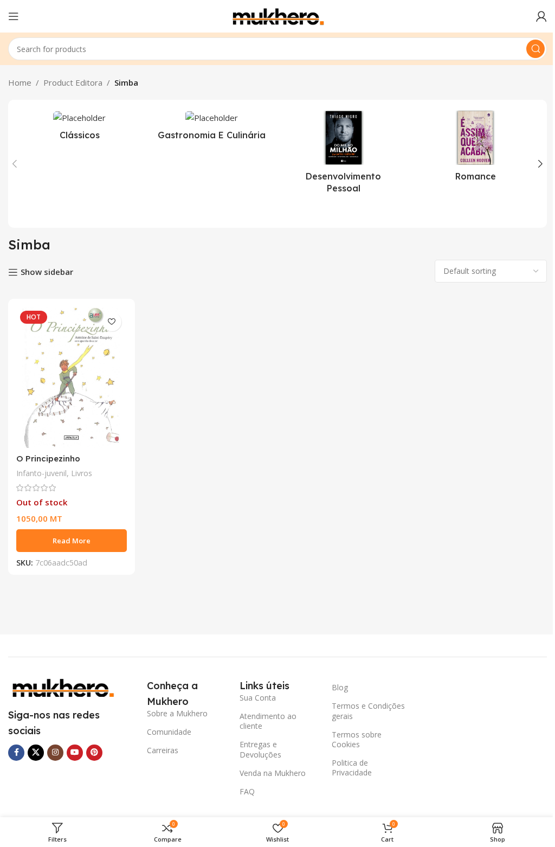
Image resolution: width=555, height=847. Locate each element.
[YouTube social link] (75, 753)
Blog (340, 687)
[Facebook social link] (16, 753)
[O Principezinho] (71, 377)
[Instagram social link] (55, 753)
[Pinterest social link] (94, 753)
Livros (81, 473)
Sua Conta (258, 697)
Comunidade (169, 732)
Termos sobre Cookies (357, 739)
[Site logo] (277, 15)
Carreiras (162, 750)
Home (19, 82)
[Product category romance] (476, 149)
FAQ (247, 791)
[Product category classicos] (79, 128)
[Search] (535, 49)
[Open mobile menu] (13, 16)
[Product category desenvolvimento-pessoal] (343, 155)
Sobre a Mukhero (177, 713)
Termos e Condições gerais (368, 711)
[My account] (541, 16)
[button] (14, 164)
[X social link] (36, 753)
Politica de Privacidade (352, 768)
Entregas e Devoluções (260, 749)
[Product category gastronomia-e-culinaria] (212, 128)
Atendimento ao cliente (268, 721)
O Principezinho (48, 458)
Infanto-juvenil (41, 473)
